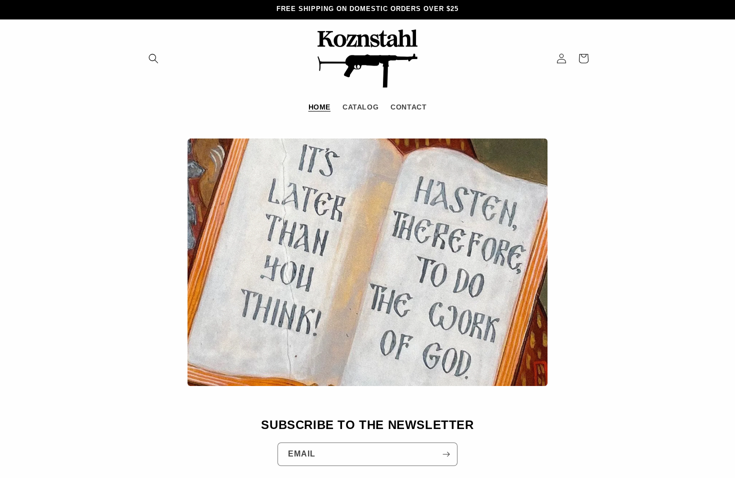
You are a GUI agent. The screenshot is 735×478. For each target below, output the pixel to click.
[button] (153, 59)
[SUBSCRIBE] (446, 454)
